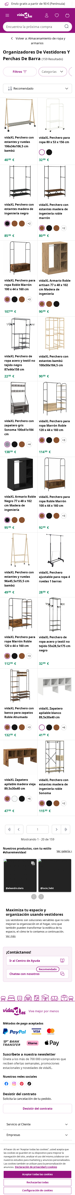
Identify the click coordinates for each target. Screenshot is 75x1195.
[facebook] (6, 1084)
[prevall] (9, 829)
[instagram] (14, 1084)
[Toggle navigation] (7, 15)
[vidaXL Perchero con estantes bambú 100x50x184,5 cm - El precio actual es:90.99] (55, 334)
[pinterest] (21, 1084)
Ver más (11, 936)
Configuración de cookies (37, 1190)
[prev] (18, 829)
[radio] (42, 152)
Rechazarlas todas (37, 1182)
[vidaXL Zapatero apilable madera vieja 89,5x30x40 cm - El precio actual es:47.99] (20, 757)
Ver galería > (64, 851)
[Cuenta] (46, 15)
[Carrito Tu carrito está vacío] (67, 15)
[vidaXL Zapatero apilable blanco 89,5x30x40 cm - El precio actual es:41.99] (55, 686)
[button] (34, 4)
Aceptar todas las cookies (37, 1174)
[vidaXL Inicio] (24, 15)
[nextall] (65, 829)
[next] (56, 829)
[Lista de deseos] (57, 15)
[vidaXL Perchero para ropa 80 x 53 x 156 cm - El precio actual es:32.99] (55, 115)
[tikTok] (29, 1084)
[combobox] (37, 26)
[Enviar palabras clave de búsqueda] (67, 26)
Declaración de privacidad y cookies (36, 1167)
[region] (37, 1169)
